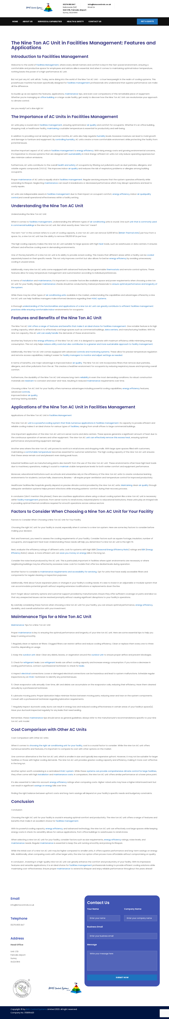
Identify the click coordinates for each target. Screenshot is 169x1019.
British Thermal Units (129, 232)
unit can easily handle (47, 333)
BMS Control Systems (36, 1009)
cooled (150, 255)
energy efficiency (84, 150)
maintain (64, 466)
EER (143, 549)
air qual (140, 194)
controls (26, 391)
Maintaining (126, 485)
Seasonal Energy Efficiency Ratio (113, 549)
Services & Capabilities (50, 21)
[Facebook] (122, 1011)
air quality (91, 125)
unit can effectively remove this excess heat (108, 437)
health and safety (66, 165)
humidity (101, 136)
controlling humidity (65, 139)
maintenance (71, 93)
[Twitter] (130, 1011)
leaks (81, 665)
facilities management (78, 82)
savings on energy (43, 785)
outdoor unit (29, 654)
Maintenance (17, 625)
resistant (29, 380)
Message (92, 944)
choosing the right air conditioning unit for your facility (55, 745)
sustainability (75, 154)
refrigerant (28, 662)
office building (47, 97)
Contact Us (94, 21)
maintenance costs (63, 774)
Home (15, 21)
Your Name (93, 909)
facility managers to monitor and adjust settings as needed (92, 355)
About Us (27, 21)
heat (101, 243)
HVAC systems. (99, 298)
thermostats (113, 269)
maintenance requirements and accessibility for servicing (68, 571)
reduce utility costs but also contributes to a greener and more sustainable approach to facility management (98, 344)
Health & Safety (75, 21)
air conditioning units (56, 295)
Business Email (95, 926)
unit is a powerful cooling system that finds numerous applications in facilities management (73, 423)
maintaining (53, 128)
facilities (75, 426)
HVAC (32, 677)
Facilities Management (47, 64)
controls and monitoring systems (93, 351)
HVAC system (67, 771)
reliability (84, 377)
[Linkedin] (114, 1011)
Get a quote (147, 21)
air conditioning (97, 221)
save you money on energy (73, 553)
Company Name (132, 909)
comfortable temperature (38, 452)
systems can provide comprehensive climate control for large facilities (121, 771)
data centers (111, 329)
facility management (27, 499)
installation (27, 280)
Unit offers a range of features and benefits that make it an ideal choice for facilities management (77, 326)
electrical (25, 673)
